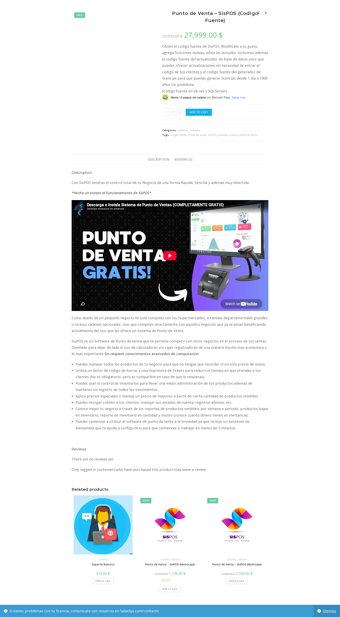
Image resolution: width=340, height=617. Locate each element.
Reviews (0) (183, 159)
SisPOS (212, 135)
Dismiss (329, 611)
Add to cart (199, 112)
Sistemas (182, 130)
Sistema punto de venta (243, 135)
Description (158, 159)
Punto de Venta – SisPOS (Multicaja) (236, 564)
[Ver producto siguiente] (265, 13)
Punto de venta (197, 135)
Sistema (222, 135)
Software (194, 130)
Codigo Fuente (178, 135)
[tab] (158, 160)
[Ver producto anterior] (258, 13)
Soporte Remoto (103, 564)
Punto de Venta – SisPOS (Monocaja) (170, 564)
